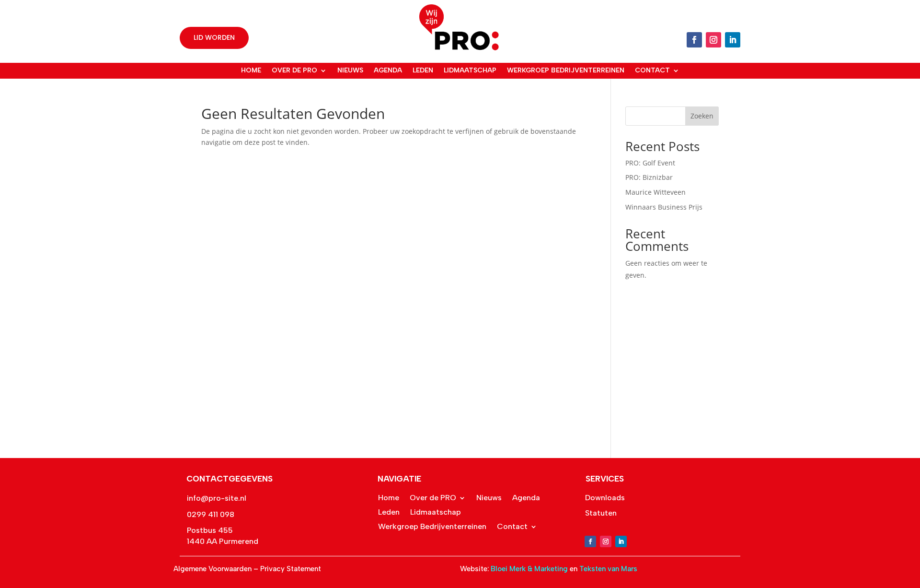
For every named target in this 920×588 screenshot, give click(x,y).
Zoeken (701, 115)
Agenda (388, 70)
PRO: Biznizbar (649, 177)
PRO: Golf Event (650, 162)
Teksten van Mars (608, 568)
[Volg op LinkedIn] (732, 39)
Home (251, 70)
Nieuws (350, 70)
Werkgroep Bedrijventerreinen (565, 70)
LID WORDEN (214, 37)
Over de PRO (294, 70)
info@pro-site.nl (216, 498)
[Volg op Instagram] (713, 39)
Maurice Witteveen (655, 192)
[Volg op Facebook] (694, 39)
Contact (652, 70)
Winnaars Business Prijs (663, 207)
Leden (423, 70)
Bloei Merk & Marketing (530, 568)
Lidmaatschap (470, 70)
